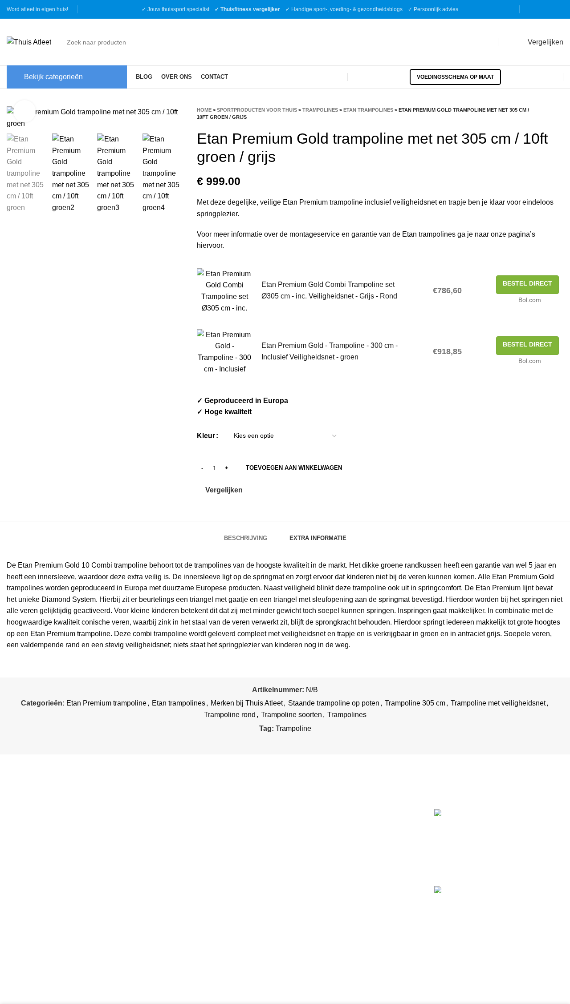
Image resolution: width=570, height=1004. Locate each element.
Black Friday (169, 897)
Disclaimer (166, 863)
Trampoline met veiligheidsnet (498, 703)
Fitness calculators (178, 814)
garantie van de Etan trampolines (403, 234)
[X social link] (276, 742)
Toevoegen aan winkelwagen (294, 467)
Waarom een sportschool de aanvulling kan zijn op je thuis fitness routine (528, 911)
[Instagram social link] (546, 9)
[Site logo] (29, 41)
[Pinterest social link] (286, 742)
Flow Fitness (312, 870)
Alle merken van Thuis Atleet (340, 889)
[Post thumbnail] (466, 840)
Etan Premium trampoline (106, 703)
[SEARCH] (483, 42)
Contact (161, 880)
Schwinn (305, 851)
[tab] (245, 534)
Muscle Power (314, 832)
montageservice (314, 234)
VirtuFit (303, 814)
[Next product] (558, 113)
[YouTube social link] (557, 9)
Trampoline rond (230, 714)
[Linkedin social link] (296, 742)
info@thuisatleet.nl (37, 852)
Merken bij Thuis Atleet (247, 703)
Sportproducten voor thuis (257, 110)
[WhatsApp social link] (306, 742)
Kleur (206, 436)
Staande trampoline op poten (333, 703)
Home (204, 110)
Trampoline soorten (291, 714)
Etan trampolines (368, 110)
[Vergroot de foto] (24, 111)
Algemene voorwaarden (187, 830)
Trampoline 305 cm (415, 703)
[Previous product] (541, 113)
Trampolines (320, 110)
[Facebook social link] (534, 9)
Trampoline (293, 728)
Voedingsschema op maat (455, 77)
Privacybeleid (170, 847)
